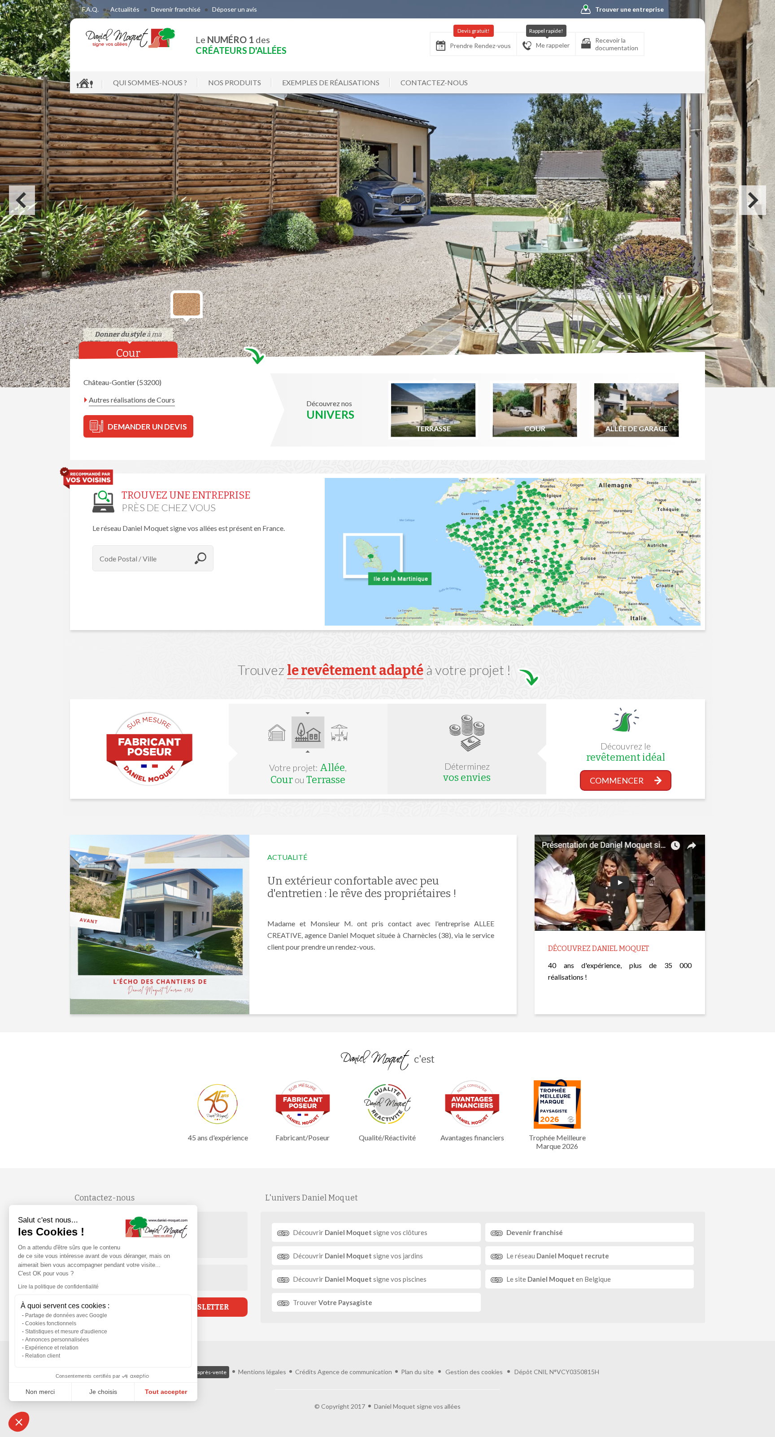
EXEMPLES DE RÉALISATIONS (330, 82)
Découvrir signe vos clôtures (360, 1232)
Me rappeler (549, 40)
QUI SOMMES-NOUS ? (150, 82)
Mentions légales (262, 1372)
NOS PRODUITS (234, 82)
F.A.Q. (90, 9)
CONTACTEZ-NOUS (434, 82)
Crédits (305, 1372)
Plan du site (417, 1372)
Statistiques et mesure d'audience (66, 1331)
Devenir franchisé (175, 9)
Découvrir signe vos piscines (360, 1279)
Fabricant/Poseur (302, 1137)
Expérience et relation (51, 1348)
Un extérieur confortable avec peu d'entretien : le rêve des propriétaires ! (362, 887)
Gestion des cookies (474, 1372)
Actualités (124, 9)
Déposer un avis (234, 9)
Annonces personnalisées (57, 1339)
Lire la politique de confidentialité (58, 1287)
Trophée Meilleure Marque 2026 (557, 1141)
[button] (19, 1422)
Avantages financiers (472, 1137)
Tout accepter (166, 1391)
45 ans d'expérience (218, 1137)
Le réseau (557, 1256)
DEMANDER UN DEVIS (147, 426)
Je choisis (103, 1391)
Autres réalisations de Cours (132, 399)
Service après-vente (202, 1372)
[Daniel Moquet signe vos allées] (130, 37)
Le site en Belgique (558, 1279)
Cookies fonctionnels (50, 1323)
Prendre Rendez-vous (480, 40)
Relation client (42, 1356)
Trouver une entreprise (629, 9)
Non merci (40, 1391)
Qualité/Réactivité (387, 1137)
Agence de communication (355, 1372)
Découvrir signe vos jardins (358, 1256)
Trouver (332, 1302)
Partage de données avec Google (66, 1315)
